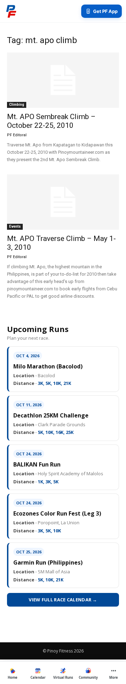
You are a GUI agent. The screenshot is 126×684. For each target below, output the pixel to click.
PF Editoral (17, 135)
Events (15, 226)
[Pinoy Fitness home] (11, 11)
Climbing (16, 104)
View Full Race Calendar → (63, 599)
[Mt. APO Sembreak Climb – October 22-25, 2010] (63, 80)
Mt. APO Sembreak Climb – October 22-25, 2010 (51, 121)
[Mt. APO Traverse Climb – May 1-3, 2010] (63, 202)
